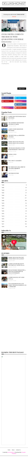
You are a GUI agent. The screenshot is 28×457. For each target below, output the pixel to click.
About (13, 450)
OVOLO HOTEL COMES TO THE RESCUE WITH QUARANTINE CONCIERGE (12, 36)
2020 (14, 200)
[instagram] (20, 101)
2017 (14, 208)
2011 (14, 224)
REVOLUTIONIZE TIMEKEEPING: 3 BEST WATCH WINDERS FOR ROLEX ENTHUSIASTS (17, 271)
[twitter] (20, 98)
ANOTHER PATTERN (13, 173)
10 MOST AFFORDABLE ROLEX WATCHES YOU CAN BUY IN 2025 (16, 264)
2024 (14, 190)
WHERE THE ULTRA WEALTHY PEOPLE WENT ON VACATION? (16, 142)
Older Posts (21, 88)
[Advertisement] (14, 76)
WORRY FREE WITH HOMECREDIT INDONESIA (17, 117)
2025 (14, 187)
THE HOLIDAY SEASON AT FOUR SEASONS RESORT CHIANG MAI (16, 148)
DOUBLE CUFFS (12, 154)
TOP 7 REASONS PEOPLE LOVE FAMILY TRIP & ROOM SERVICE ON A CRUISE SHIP (17, 285)
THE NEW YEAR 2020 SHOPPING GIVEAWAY (16, 136)
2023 (14, 192)
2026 (14, 185)
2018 (14, 205)
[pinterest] (7, 101)
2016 (14, 211)
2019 (14, 203)
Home (9, 450)
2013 (14, 218)
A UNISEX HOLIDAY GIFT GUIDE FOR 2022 (16, 278)
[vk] (20, 104)
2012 (14, 221)
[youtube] (20, 107)
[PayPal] (7, 104)
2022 (14, 195)
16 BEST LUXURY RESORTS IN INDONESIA (15, 129)
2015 (14, 213)
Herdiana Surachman (6, 41)
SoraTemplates (10, 452)
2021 (14, 198)
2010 (14, 226)
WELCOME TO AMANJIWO (15, 160)
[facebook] (7, 98)
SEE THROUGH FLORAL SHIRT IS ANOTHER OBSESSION (16, 167)
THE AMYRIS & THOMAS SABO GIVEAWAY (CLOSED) (16, 123)
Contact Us (18, 450)
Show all (14, 16)
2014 (14, 216)
